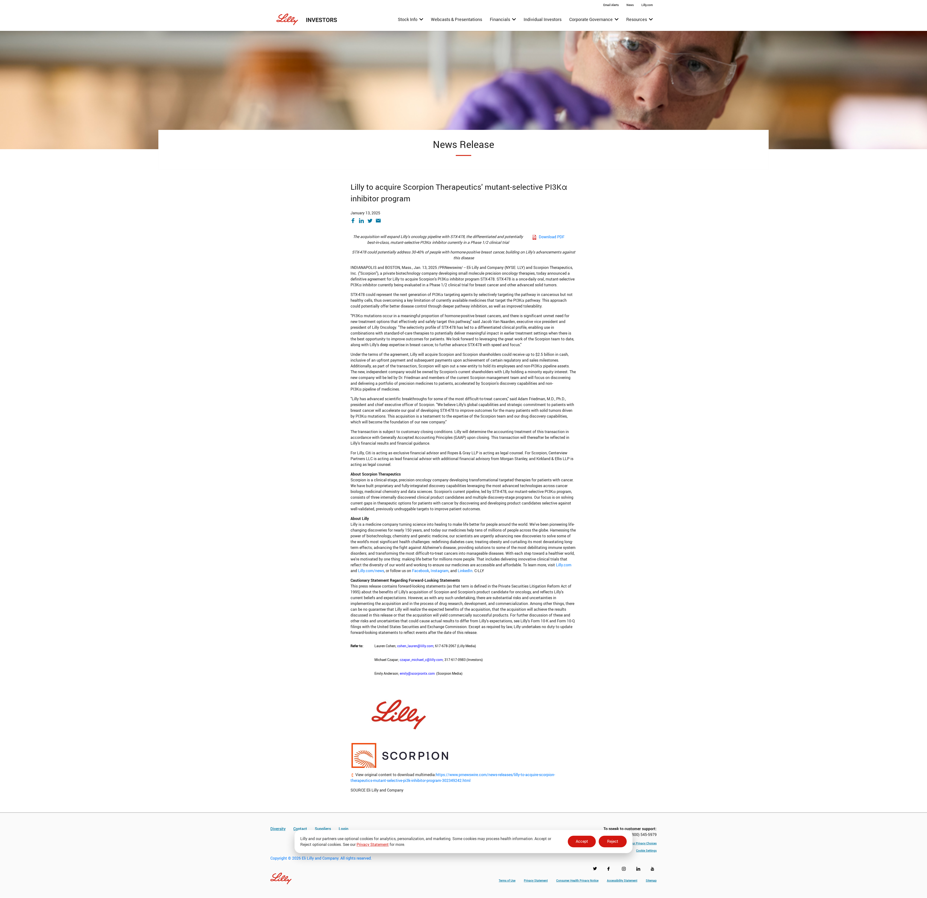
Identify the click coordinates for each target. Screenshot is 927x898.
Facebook (420, 570)
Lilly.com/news (371, 570)
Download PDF (551, 236)
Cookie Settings (646, 850)
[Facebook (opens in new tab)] (610, 870)
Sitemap (651, 880)
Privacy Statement (373, 844)
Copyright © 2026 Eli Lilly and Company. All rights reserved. (321, 858)
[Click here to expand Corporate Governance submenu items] (593, 19)
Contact (300, 828)
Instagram (440, 570)
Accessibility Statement (622, 880)
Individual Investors (543, 19)
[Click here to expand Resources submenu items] (639, 19)
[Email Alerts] (611, 5)
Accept (582, 841)
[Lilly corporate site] (281, 875)
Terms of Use (507, 880)
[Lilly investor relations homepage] (306, 19)
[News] (630, 5)
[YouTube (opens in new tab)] (654, 870)
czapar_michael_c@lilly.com (421, 659)
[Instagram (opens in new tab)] (625, 870)
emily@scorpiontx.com (417, 673)
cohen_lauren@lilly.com (415, 646)
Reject (612, 841)
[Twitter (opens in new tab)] (596, 870)
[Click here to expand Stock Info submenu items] (410, 19)
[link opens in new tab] (399, 714)
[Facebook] (355, 220)
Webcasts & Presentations (456, 19)
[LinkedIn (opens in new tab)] (639, 870)
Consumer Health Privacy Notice (577, 880)
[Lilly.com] (647, 5)
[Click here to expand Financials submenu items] (503, 19)
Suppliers (323, 828)
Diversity (278, 828)
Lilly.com (563, 565)
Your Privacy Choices (643, 843)
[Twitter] (371, 220)
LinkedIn (465, 570)
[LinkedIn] (363, 220)
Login (343, 828)
